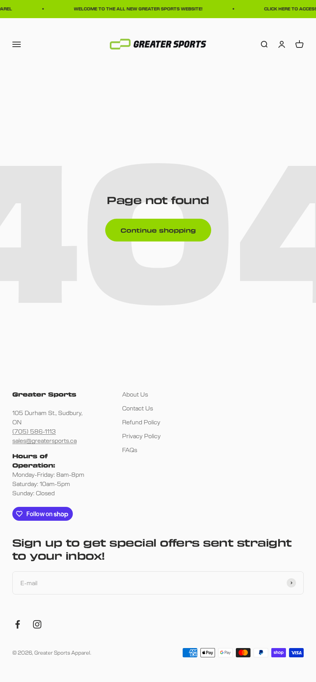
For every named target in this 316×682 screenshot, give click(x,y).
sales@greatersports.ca (44, 440)
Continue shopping (158, 230)
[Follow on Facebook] (17, 624)
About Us (135, 394)
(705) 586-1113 (34, 431)
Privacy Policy (141, 435)
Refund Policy (141, 421)
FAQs (129, 449)
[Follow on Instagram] (37, 624)
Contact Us (137, 408)
